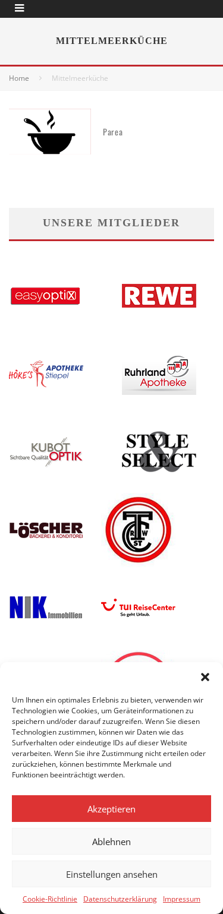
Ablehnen (111, 841)
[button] (205, 677)
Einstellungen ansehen (112, 874)
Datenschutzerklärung (120, 899)
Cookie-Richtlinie (50, 899)
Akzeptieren (111, 809)
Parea (113, 131)
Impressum (181, 899)
